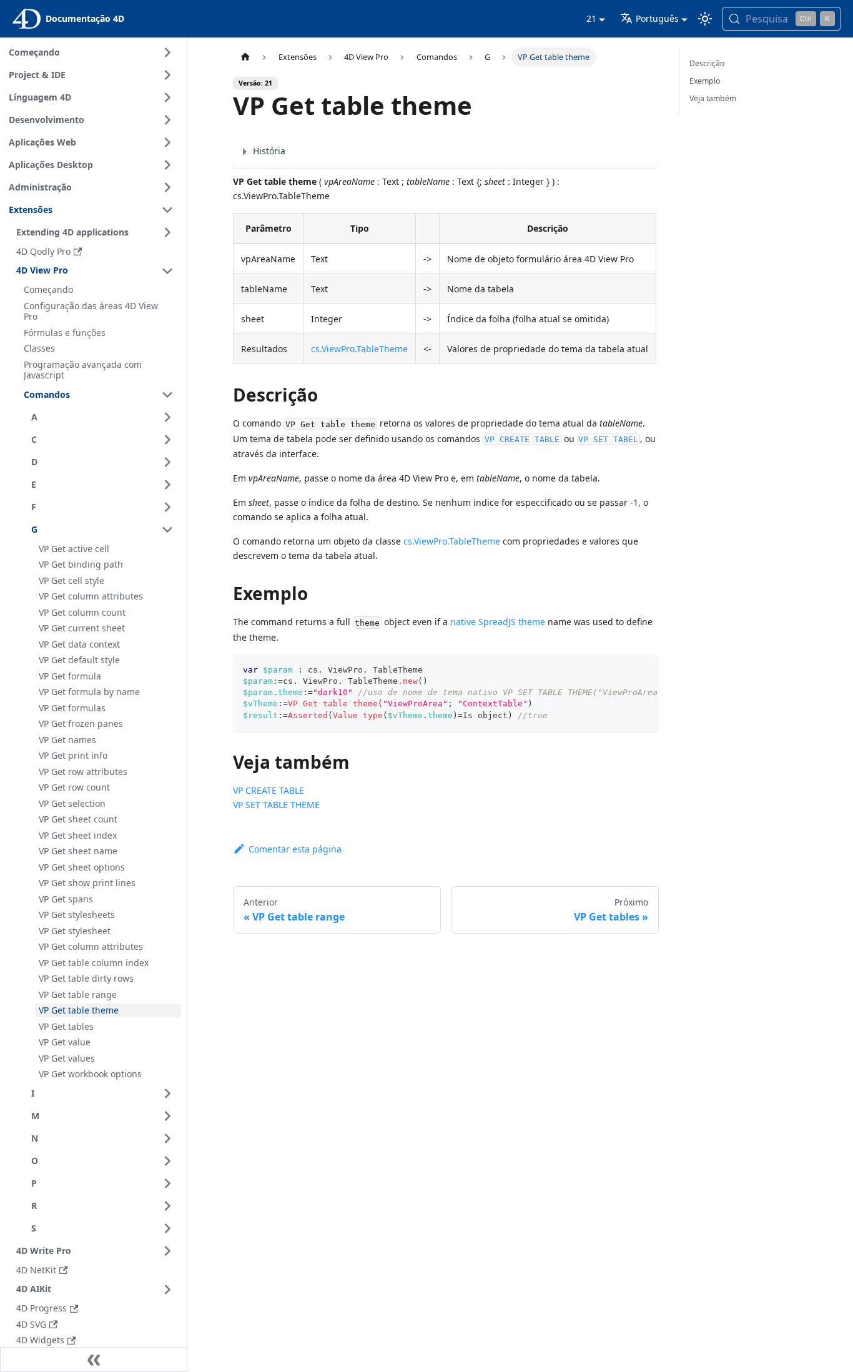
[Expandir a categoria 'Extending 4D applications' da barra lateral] (167, 232)
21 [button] (591, 18)
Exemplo (704, 81)
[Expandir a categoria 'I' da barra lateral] (167, 1093)
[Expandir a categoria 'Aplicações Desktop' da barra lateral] (167, 165)
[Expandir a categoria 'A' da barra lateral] (167, 417)
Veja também (712, 98)
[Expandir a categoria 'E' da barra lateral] (167, 485)
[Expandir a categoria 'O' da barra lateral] (167, 1161)
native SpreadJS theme (497, 622)
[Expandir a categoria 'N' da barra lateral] (167, 1138)
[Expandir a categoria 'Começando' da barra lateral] (167, 52)
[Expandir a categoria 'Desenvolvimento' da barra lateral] (167, 120)
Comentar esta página (295, 849)
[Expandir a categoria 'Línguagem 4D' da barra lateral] (167, 97)
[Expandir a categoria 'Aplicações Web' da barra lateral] (167, 142)
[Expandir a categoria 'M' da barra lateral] (167, 1116)
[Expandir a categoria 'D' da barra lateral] (167, 462)
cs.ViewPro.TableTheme (359, 349)
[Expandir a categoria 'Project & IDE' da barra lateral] (167, 75)
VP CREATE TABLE (268, 790)
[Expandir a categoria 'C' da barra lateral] (167, 440)
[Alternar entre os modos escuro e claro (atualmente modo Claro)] (705, 19)
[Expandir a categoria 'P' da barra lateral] (167, 1183)
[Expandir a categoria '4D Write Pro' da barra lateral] (167, 1251)
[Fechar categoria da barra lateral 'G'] (167, 530)
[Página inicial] (245, 57)
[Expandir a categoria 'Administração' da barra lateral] (167, 187)
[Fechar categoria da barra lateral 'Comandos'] (167, 395)
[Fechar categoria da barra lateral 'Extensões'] (167, 210)
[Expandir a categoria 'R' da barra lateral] (167, 1206)
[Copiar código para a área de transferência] (643, 670)
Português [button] (657, 18)
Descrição (706, 63)
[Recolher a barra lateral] (93, 1359)
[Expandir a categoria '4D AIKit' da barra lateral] (167, 1290)
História (269, 151)
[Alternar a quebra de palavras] (620, 670)
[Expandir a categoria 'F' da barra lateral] (167, 507)
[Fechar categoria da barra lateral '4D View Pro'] (167, 271)
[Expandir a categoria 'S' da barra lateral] (167, 1228)
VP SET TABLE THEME (276, 805)
